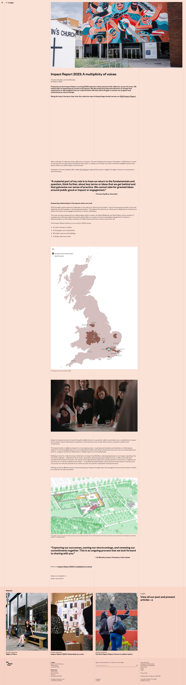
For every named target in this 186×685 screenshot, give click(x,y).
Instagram (98, 679)
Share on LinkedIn (57, 576)
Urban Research (144, 662)
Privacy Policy (144, 673)
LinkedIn (98, 680)
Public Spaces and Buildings (147, 665)
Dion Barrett (84, 169)
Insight (11, 2)
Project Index (143, 667)
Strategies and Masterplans (147, 664)
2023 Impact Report (128, 96)
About (142, 668)
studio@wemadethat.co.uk (57, 679)
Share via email (56, 578)
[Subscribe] (137, 665)
